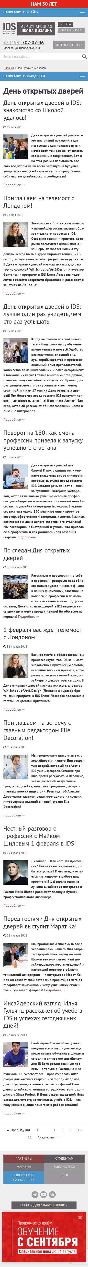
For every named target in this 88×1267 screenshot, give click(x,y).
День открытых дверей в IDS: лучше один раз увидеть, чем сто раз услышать (42, 314)
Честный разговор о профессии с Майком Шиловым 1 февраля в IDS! (39, 836)
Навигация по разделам (24, 76)
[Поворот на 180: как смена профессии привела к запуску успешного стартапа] (15, 476)
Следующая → (49, 1137)
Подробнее (12, 185)
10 (80, 1130)
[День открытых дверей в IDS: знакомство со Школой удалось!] (15, 146)
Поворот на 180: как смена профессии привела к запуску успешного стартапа (43, 440)
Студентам (64, 1158)
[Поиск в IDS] (84, 56)
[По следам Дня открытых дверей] (15, 587)
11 (30, 1137)
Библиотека (64, 1167)
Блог (64, 1175)
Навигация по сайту (20, 12)
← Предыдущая (18, 1130)
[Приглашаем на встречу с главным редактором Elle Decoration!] (15, 767)
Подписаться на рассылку (23, 1177)
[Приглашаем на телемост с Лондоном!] (15, 234)
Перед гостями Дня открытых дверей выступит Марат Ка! (42, 922)
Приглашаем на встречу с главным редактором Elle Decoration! (37, 730)
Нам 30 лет (44, 4)
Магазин (24, 1167)
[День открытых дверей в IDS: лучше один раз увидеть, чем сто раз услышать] (15, 350)
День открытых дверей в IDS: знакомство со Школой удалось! (42, 110)
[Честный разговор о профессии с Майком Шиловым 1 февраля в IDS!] (15, 872)
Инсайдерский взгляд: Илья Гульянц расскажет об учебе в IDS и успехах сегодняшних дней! (42, 1014)
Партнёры (23, 1158)
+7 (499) (23, 42)
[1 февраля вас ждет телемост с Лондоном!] (15, 666)
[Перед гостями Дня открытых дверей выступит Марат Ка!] (15, 955)
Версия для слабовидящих (44, 1205)
